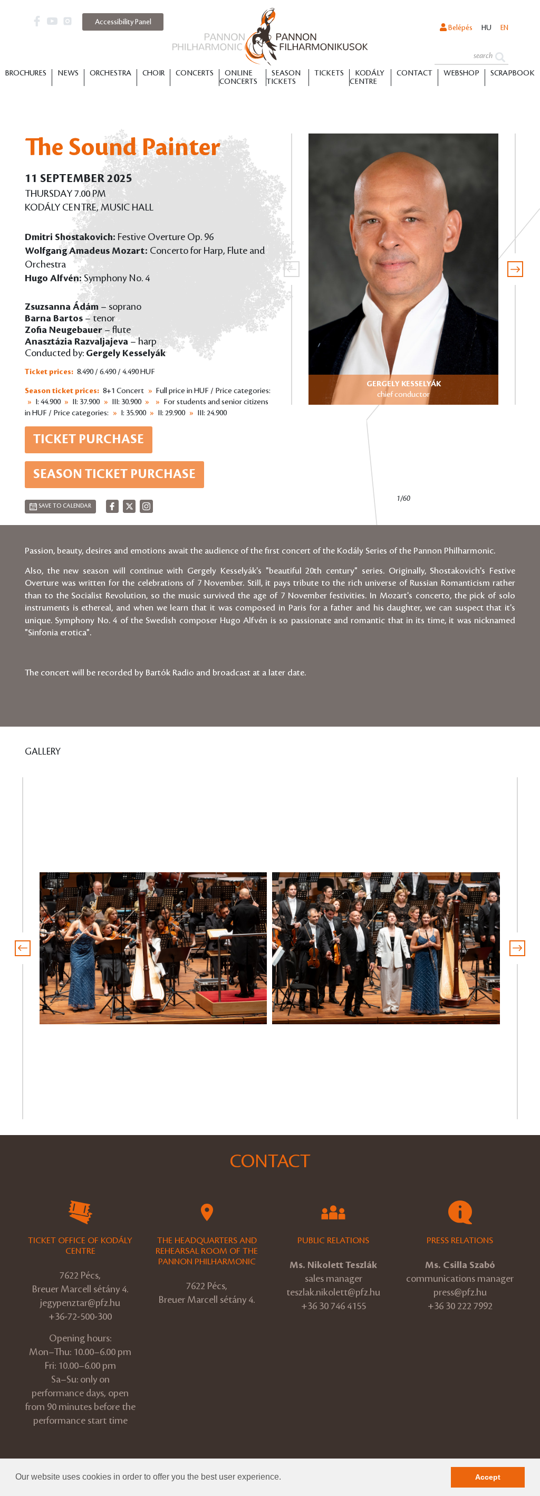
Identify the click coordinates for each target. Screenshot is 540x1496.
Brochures (25, 73)
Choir (153, 73)
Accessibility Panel (123, 22)
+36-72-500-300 (80, 1316)
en (504, 28)
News (68, 73)
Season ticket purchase (114, 474)
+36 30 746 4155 (333, 1306)
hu (486, 28)
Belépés (459, 28)
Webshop (461, 73)
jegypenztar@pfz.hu (80, 1303)
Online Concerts (238, 77)
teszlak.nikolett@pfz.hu (333, 1292)
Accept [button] (487, 1477)
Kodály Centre (367, 77)
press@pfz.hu (460, 1292)
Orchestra (110, 73)
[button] (284, 1478)
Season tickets (283, 77)
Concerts (195, 73)
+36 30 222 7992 (460, 1306)
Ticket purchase (88, 439)
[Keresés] (500, 56)
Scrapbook (512, 73)
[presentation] (291, 269)
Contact (414, 73)
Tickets (329, 73)
